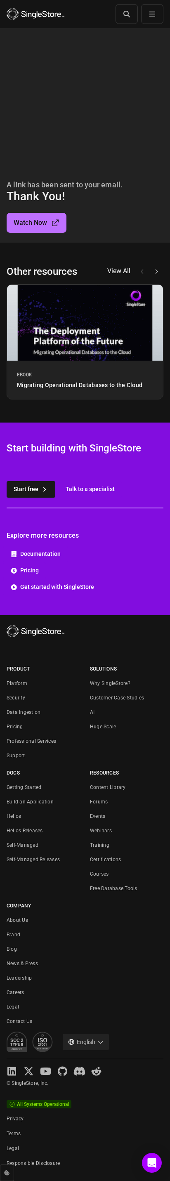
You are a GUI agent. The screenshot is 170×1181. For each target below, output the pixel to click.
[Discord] (79, 1071)
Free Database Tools (113, 888)
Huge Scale (103, 727)
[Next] (156, 271)
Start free (26, 489)
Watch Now (30, 223)
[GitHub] (62, 1071)
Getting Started (24, 787)
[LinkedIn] (12, 1071)
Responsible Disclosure (33, 1163)
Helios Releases (25, 831)
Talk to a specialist (90, 489)
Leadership (19, 978)
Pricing (29, 570)
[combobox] (86, 1042)
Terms (14, 1133)
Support (16, 755)
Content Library (108, 787)
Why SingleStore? (110, 683)
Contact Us (19, 1021)
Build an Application (30, 802)
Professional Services (31, 741)
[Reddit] (96, 1071)
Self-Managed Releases (33, 859)
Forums (99, 802)
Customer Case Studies (117, 698)
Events (97, 816)
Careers (15, 992)
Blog (12, 949)
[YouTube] (45, 1071)
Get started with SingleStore (57, 586)
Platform (17, 683)
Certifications (105, 859)
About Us (17, 920)
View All (118, 271)
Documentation (40, 553)
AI (92, 712)
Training (99, 845)
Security (16, 698)
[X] (29, 1071)
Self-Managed (22, 845)
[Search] (127, 14)
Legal (13, 1007)
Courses (99, 874)
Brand (13, 935)
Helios (14, 816)
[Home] (35, 14)
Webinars (101, 831)
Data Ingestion (23, 712)
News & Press (22, 963)
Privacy (15, 1119)
